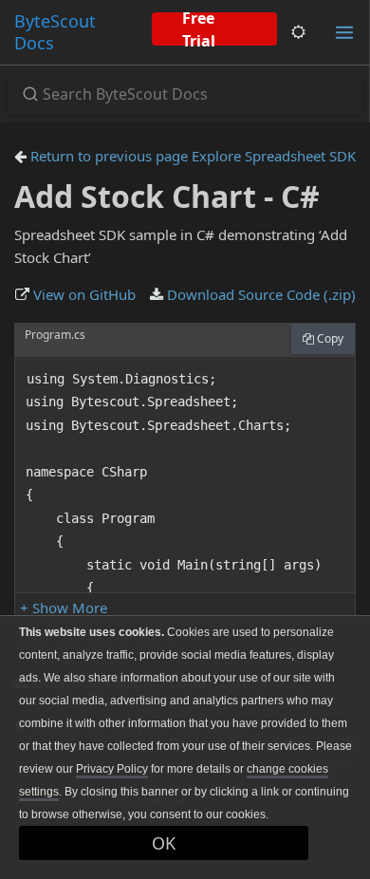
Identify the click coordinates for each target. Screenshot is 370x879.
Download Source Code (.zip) (259, 294)
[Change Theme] (298, 32)
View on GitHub (82, 294)
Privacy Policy (112, 769)
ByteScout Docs (55, 31)
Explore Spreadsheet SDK (274, 155)
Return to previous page (107, 155)
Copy (328, 338)
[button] (63, 607)
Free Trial (198, 29)
